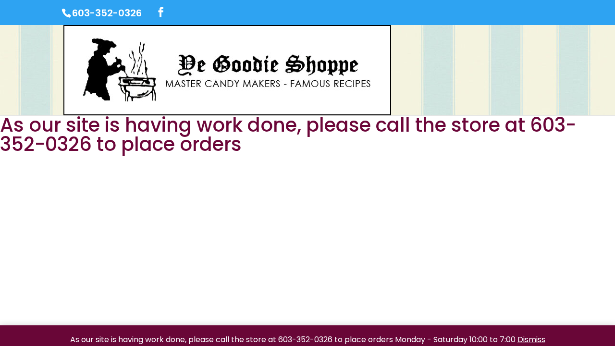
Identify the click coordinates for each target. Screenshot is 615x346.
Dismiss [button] (531, 339)
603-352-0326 (107, 13)
